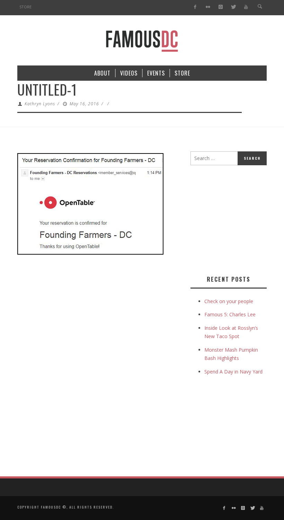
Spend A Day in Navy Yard (233, 371)
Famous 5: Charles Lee (230, 314)
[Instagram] (220, 7)
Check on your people (229, 301)
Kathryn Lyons (40, 104)
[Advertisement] (237, 219)
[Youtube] (246, 7)
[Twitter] (233, 7)
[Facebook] (195, 7)
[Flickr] (208, 7)
